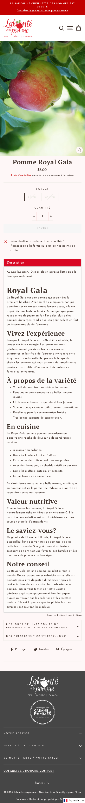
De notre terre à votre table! (31, 758)
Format (42, 189)
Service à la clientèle (24, 746)
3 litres (32, 197)
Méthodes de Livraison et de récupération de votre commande (37, 626)
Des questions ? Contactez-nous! (36, 636)
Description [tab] (15, 262)
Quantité (42, 208)
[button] (74, 800)
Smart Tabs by (68, 615)
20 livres (50, 197)
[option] (42, 7)
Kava (78, 615)
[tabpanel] (42, 439)
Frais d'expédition (21, 175)
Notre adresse (17, 733)
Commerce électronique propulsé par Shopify (42, 799)
